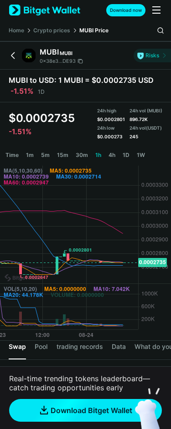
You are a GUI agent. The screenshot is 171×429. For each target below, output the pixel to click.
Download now (126, 10)
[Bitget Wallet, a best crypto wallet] (44, 10)
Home (16, 30)
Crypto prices (51, 30)
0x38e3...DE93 (58, 61)
